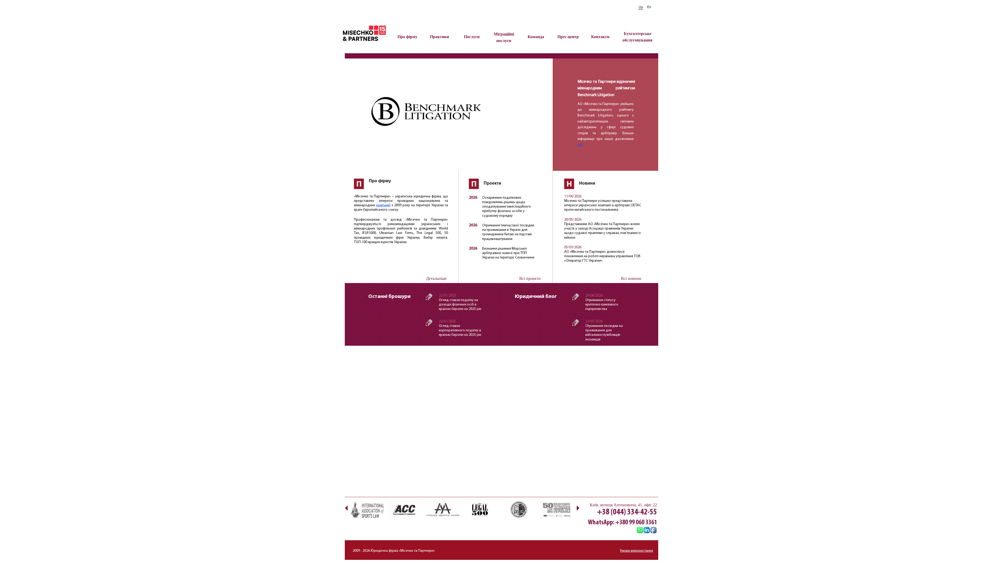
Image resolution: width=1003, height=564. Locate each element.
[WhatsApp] (640, 530)
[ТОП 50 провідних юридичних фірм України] (556, 509)
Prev (346, 508)
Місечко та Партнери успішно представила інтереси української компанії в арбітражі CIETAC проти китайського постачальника (602, 205)
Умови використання (636, 551)
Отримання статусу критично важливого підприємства (601, 304)
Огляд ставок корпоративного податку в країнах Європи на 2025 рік (460, 330)
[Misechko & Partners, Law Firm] (646, 530)
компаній (383, 205)
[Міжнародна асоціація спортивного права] (367, 509)
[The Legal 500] (481, 509)
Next (578, 508)
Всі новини (631, 278)
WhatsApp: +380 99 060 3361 (622, 522)
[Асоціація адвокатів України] (443, 509)
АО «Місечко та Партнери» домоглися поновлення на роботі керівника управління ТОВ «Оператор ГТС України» (602, 256)
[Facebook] (653, 530)
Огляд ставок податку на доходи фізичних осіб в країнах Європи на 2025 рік (460, 304)
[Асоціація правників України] (518, 509)
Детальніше (436, 278)
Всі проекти (530, 278)
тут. (580, 145)
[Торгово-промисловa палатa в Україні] (405, 509)
